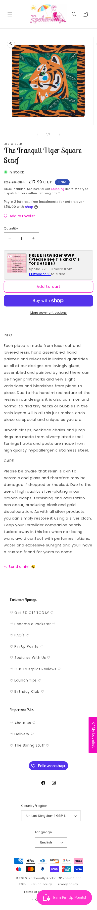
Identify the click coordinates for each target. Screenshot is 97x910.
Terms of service (36, 892)
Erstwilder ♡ (40, 274)
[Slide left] (37, 134)
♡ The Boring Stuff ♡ (29, 745)
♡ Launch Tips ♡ (25, 680)
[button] (9, 14)
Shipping (57, 189)
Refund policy (41, 884)
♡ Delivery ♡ (22, 734)
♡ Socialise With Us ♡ (30, 657)
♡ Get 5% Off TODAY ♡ (32, 612)
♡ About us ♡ (23, 722)
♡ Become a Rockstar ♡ (32, 623)
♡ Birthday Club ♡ (27, 691)
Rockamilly (37, 878)
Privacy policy (67, 884)
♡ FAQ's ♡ (19, 635)
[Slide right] (59, 134)
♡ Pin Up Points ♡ (26, 646)
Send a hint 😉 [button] (22, 566)
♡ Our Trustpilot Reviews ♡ (35, 669)
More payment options (48, 312)
